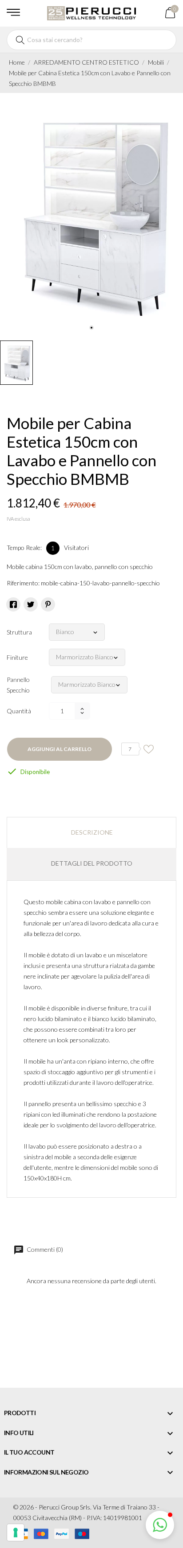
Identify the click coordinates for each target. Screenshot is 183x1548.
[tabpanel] (91, 214)
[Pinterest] (48, 604)
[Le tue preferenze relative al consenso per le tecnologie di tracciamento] (15, 1532)
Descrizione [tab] (92, 832)
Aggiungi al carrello (60, 749)
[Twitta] (31, 604)
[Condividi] (13, 604)
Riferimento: (23, 583)
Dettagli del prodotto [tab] (91, 863)
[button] (160, 1525)
